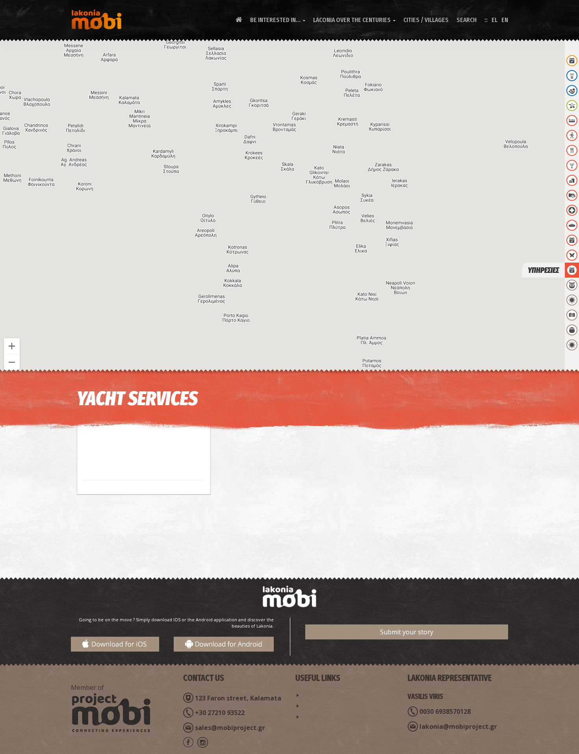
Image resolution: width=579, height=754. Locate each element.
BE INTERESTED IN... (277, 20)
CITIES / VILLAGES (426, 20)
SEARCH (467, 20)
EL (494, 20)
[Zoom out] (12, 362)
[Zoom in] (12, 346)
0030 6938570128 (445, 711)
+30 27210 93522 (220, 712)
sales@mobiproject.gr (230, 727)
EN (504, 20)
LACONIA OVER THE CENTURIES (354, 20)
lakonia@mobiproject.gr (458, 726)
